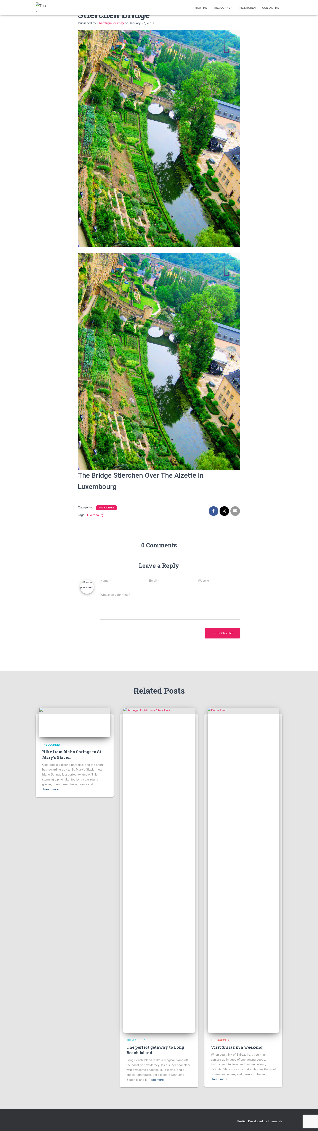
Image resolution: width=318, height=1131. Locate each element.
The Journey (223, 7)
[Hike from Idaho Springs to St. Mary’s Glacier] (74, 722)
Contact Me (270, 7)
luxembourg (95, 515)
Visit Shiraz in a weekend (237, 1047)
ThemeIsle (275, 1121)
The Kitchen (247, 7)
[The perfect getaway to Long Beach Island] (159, 870)
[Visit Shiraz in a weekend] (243, 870)
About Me (200, 7)
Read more (51, 789)
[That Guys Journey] (41, 7)
